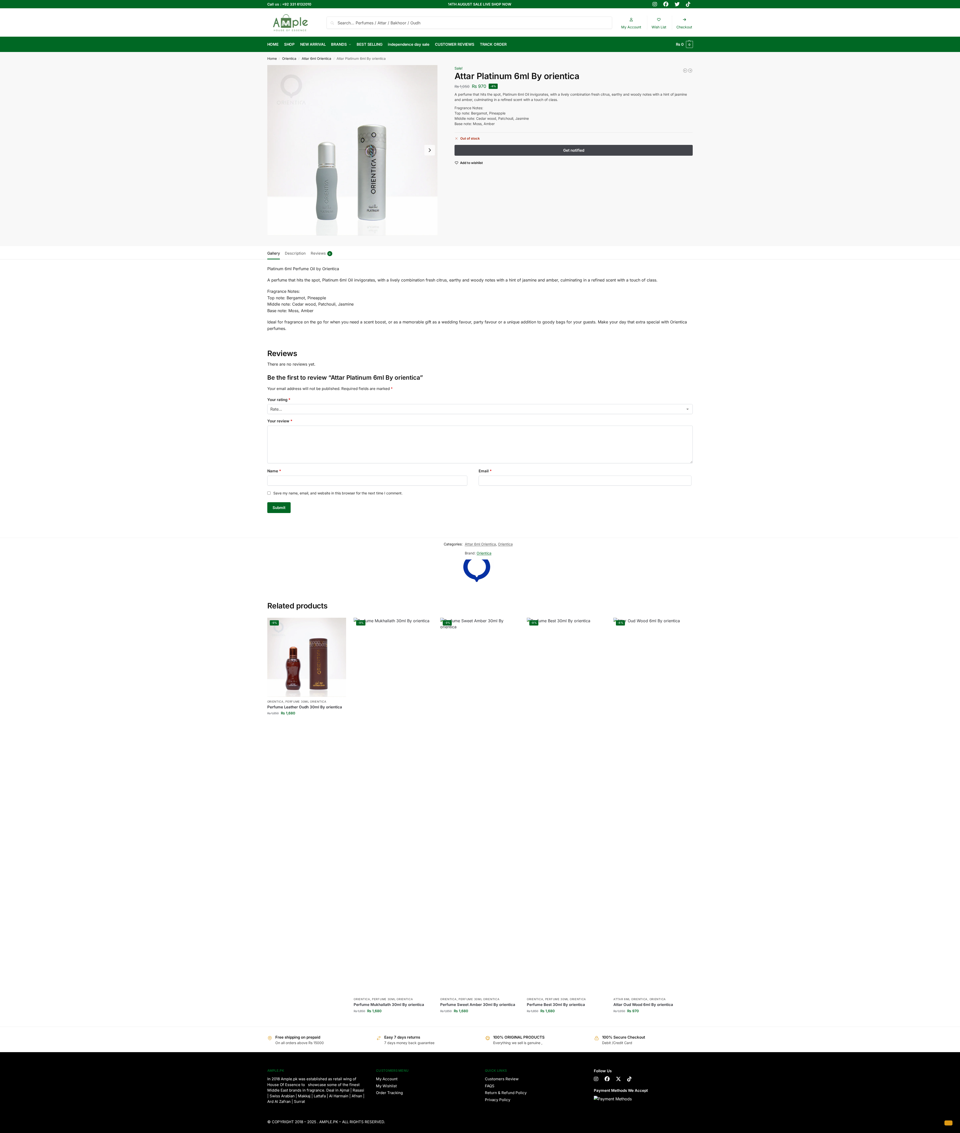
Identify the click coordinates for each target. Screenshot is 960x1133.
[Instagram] (596, 1079)
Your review (279, 421)
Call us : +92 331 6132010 (289, 4)
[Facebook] (607, 1079)
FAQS (489, 1086)
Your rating (278, 399)
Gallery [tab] (273, 253)
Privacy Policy (497, 1099)
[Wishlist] (338, 625)
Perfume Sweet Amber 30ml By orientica (477, 1004)
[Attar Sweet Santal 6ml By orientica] (690, 70)
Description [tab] (295, 253)
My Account (387, 1079)
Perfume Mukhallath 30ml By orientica (389, 1004)
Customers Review (502, 1079)
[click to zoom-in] (352, 150)
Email (485, 471)
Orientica (289, 58)
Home (272, 58)
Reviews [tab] (321, 253)
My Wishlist (386, 1086)
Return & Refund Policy (506, 1092)
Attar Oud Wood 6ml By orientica (643, 1004)
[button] (684, 44)
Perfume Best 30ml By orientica (556, 1004)
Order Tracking (389, 1092)
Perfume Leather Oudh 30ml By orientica (304, 707)
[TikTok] (629, 1079)
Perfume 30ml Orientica (305, 701)
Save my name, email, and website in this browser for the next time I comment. (338, 493)
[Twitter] (618, 1079)
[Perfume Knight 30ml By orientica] (685, 70)
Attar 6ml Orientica (316, 58)
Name (274, 471)
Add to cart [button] (306, 723)
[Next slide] (429, 150)
